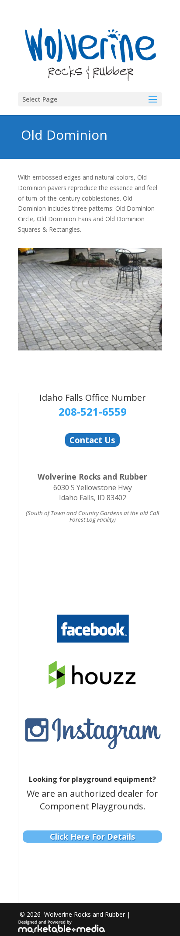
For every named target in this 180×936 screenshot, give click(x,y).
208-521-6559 (93, 411)
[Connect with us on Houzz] (92, 684)
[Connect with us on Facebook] (92, 639)
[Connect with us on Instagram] (92, 745)
